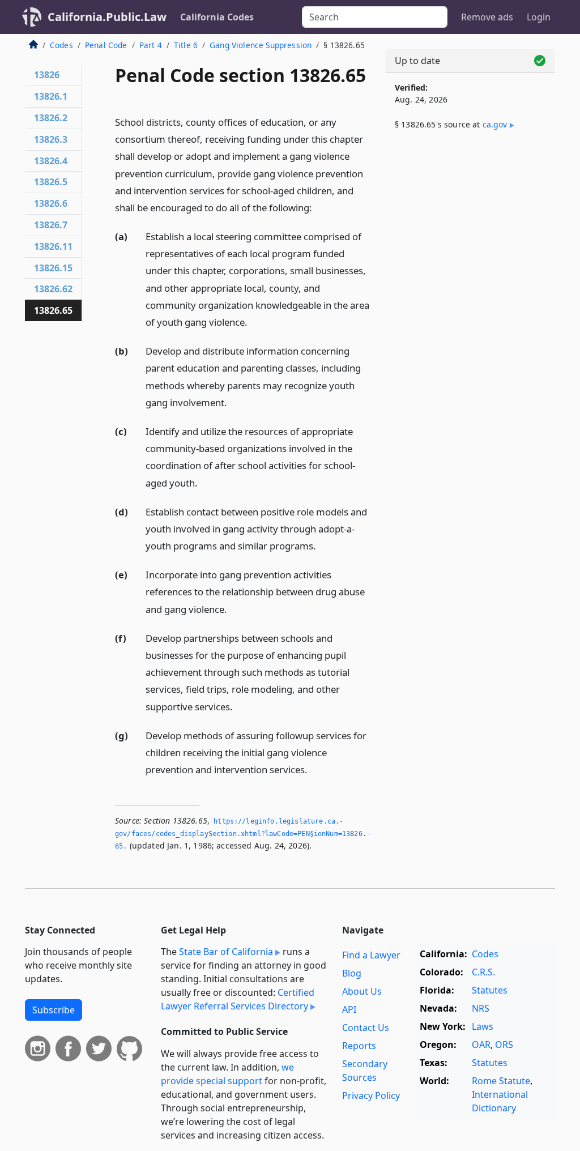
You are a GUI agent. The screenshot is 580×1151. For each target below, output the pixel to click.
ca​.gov (495, 124)
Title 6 (186, 45)
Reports (359, 1045)
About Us (362, 991)
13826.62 (53, 289)
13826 (46, 75)
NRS (480, 1008)
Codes (61, 45)
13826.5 (50, 182)
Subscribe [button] (53, 1010)
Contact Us (365, 1027)
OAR (481, 1044)
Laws (482, 1026)
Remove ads (487, 17)
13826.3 (50, 139)
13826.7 (50, 225)
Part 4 (150, 45)
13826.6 (50, 203)
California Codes (217, 17)
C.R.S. (483, 972)
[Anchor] (318, 207)
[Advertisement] (470, 228)
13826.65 (53, 310)
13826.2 (50, 118)
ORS (504, 1044)
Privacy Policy (371, 1095)
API (349, 1009)
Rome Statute (501, 1081)
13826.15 (53, 268)
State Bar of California (226, 951)
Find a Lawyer (371, 955)
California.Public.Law (107, 16)
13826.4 (50, 161)
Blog (351, 973)
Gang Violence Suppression (261, 45)
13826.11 (53, 246)
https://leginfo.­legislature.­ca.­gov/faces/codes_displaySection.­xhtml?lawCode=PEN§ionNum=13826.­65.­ (242, 833)
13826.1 (50, 96)
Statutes (490, 990)
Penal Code (106, 45)
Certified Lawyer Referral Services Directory (237, 999)
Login (539, 17)
